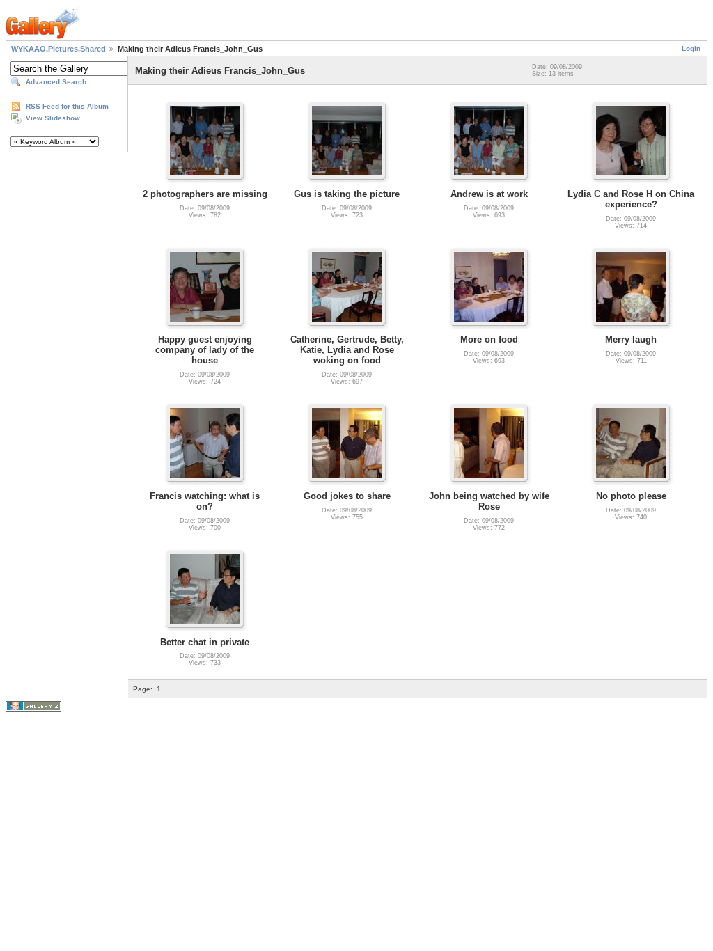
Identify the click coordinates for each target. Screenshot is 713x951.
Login (691, 48)
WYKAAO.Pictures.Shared (58, 49)
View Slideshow (53, 118)
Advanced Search (56, 82)
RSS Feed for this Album (67, 106)
